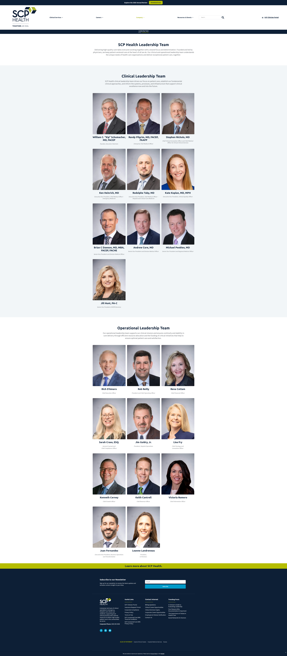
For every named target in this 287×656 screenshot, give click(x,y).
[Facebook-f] (101, 630)
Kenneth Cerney (109, 497)
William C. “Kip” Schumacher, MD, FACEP (109, 138)
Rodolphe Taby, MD (143, 192)
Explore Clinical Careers (140, 642)
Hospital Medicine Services (155, 642)
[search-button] (223, 17)
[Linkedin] (105, 630)
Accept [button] (162, 654)
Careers (98, 17)
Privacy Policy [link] (154, 653)
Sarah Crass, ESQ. (109, 442)
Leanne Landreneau (143, 550)
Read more (154, 3)
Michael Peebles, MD (178, 247)
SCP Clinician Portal (272, 17)
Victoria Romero (178, 497)
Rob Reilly (143, 389)
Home (139, 32)
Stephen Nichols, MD (178, 137)
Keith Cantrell (143, 497)
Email (146, 578)
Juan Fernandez (109, 550)
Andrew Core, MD (143, 247)
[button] (285, 652)
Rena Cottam (177, 389)
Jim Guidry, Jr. (143, 442)
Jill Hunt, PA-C (109, 303)
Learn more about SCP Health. (143, 566)
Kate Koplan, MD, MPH (178, 192)
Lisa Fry (177, 442)
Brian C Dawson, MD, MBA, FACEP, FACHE (109, 249)
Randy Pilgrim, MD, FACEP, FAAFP (143, 138)
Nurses (165, 642)
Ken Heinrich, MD (109, 192)
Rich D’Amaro (109, 389)
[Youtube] (110, 630)
